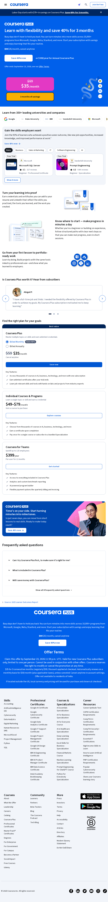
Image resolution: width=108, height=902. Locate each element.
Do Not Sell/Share (64, 847)
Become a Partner (11, 854)
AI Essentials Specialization (63, 709)
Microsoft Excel (10, 734)
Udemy (7, 867)
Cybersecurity (10, 715)
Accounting (8, 704)
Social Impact (9, 859)
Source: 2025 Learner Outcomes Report (21, 602)
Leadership (8, 807)
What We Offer (10, 802)
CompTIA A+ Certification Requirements (89, 722)
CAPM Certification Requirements (91, 713)
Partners (34, 802)
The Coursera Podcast (36, 817)
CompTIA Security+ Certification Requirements (91, 732)
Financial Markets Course (64, 754)
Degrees (7, 838)
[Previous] (5, 298)
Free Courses (9, 863)
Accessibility (62, 819)
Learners (34, 798)
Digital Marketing (11, 723)
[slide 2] (54, 314)
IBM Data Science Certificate (37, 768)
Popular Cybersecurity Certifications (89, 770)
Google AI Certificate (39, 707)
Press (59, 798)
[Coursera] (19, 4)
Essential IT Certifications (89, 740)
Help (59, 815)
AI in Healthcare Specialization (63, 730)
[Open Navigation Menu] (5, 4)
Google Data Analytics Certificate (38, 723)
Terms (59, 807)
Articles (60, 828)
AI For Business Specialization (63, 716)
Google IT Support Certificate (38, 730)
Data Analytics (10, 719)
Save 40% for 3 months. (77, 12)
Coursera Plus (10, 819)
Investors (61, 802)
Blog (32, 811)
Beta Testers (35, 807)
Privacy (60, 811)
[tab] (8, 150)
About (6, 798)
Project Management (13, 739)
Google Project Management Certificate (36, 739)
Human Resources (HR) (11, 729)
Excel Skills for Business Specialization (63, 746)
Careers (7, 811)
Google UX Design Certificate (37, 747)
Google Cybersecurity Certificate (36, 715)
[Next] (102, 298)
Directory (61, 832)
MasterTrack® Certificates (10, 832)
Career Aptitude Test (92, 707)
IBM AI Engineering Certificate (38, 754)
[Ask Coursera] (79, 4)
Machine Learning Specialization (64, 761)
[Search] (86, 4)
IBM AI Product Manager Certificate (38, 761)
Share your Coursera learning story (92, 778)
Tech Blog (34, 822)
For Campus (9, 850)
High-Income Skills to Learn (92, 747)
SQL (5, 747)
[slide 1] (50, 314)
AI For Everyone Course (63, 723)
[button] (54, 415)
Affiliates (60, 836)
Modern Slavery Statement (63, 842)
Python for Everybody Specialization (63, 777)
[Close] (101, 12)
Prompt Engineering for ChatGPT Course (65, 768)
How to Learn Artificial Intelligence (92, 754)
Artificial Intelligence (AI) (12, 709)
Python (7, 743)
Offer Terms (44, 66)
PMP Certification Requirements (90, 761)
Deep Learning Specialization (63, 737)
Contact (60, 823)
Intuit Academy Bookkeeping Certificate (36, 777)
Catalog (7, 815)
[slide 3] (57, 314)
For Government (11, 846)
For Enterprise (10, 842)
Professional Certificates (9, 825)
